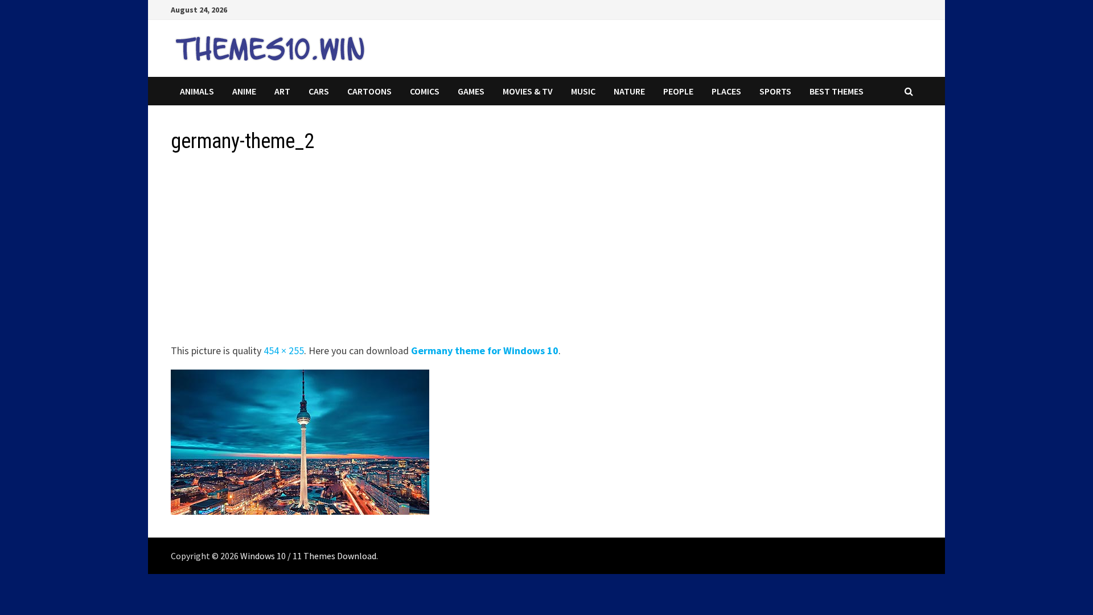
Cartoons (369, 91)
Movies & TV (528, 91)
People (678, 91)
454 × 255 (284, 350)
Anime (244, 91)
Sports (775, 91)
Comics (424, 91)
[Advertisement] (512, 251)
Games (471, 91)
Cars (319, 91)
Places (726, 91)
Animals (197, 91)
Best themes (837, 91)
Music (583, 91)
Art (282, 91)
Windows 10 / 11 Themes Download (308, 555)
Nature (629, 91)
